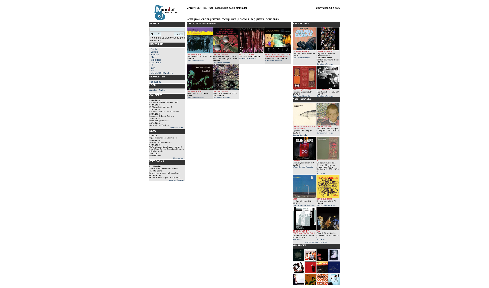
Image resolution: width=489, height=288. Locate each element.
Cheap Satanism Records (304, 205)
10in (153, 68)
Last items (156, 62)
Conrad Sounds (300, 135)
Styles (154, 57)
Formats (155, 54)
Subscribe (156, 81)
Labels (154, 52)
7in (152, 70)
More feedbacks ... (177, 180)
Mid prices (156, 60)
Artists (154, 49)
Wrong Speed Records (303, 167)
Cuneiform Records (195, 61)
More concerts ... (177, 128)
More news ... (179, 158)
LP (152, 65)
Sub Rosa (321, 173)
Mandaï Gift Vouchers (162, 73)
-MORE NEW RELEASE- (316, 242)
